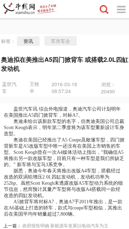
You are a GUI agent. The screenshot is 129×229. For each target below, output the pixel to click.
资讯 (28, 41)
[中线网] (32, 9)
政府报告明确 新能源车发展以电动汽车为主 (65, 225)
